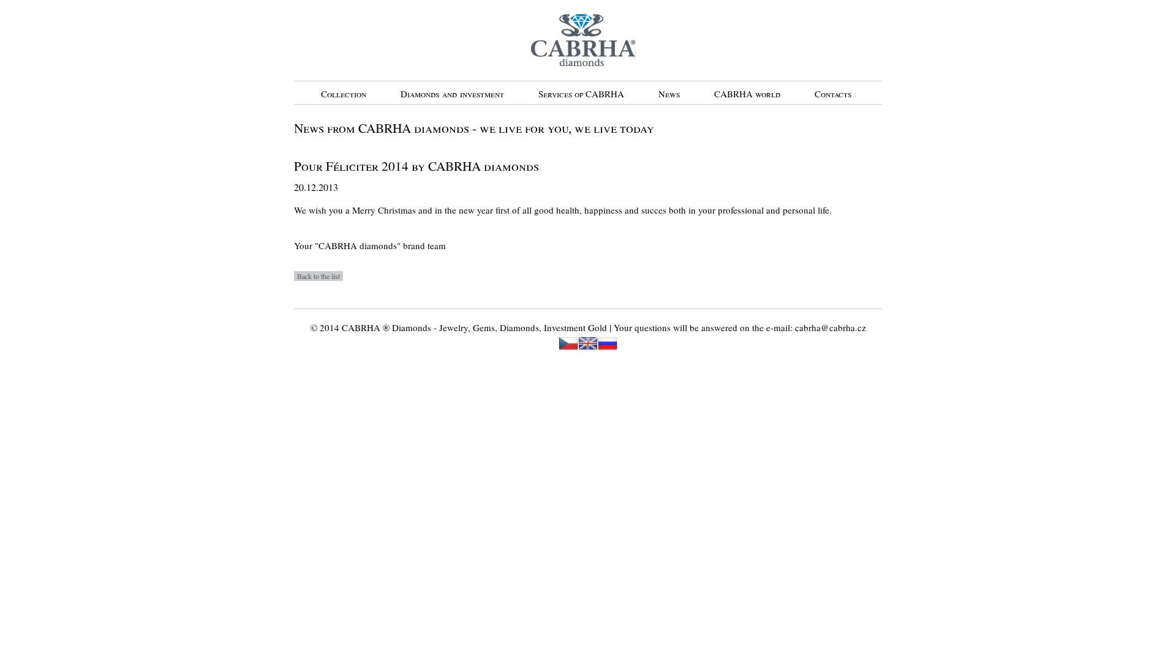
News (669, 94)
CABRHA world (747, 94)
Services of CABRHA (581, 94)
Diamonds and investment (452, 94)
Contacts (833, 94)
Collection (343, 94)
